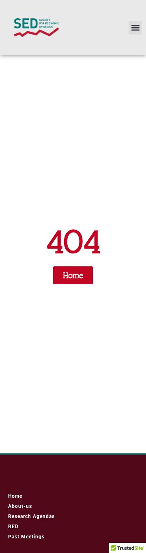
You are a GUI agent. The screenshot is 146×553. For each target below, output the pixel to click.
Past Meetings (26, 537)
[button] (135, 28)
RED (13, 526)
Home (15, 496)
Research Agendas (31, 516)
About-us (20, 506)
